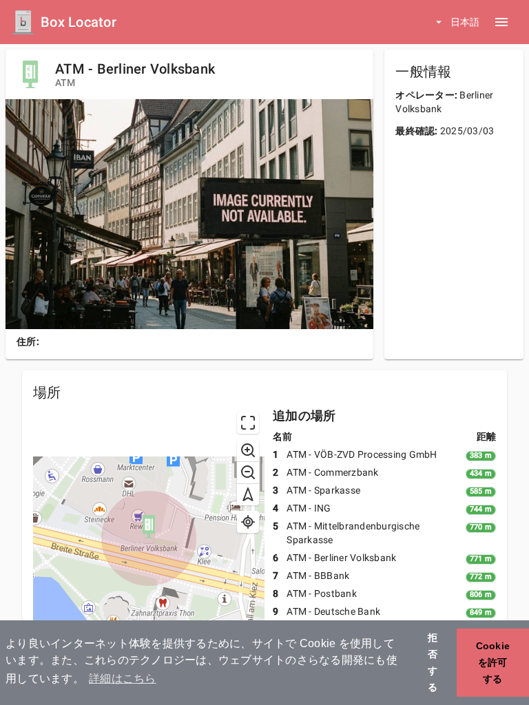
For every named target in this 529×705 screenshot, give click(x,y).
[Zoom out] (248, 472)
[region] (148, 538)
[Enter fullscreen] (248, 423)
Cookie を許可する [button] (493, 662)
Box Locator (78, 22)
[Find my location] (248, 522)
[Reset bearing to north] (248, 494)
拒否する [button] (432, 662)
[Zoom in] (248, 450)
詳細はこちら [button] (122, 678)
